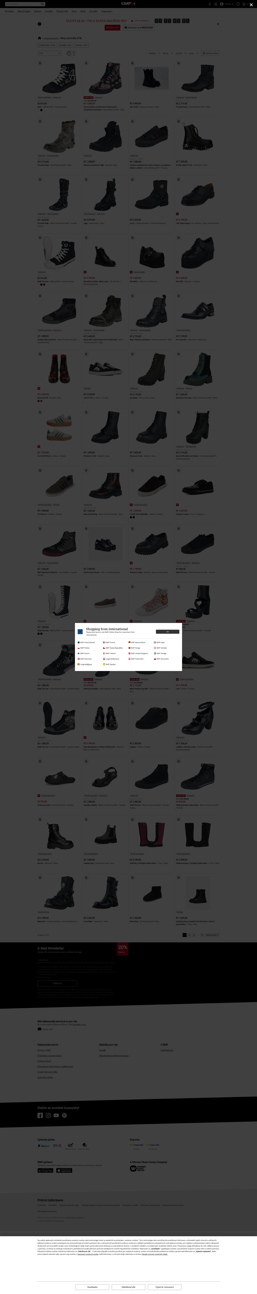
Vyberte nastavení (165, 1287)
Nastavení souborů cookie (88, 1254)
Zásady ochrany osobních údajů (154, 1254)
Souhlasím (92, 1287)
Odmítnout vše (128, 1287)
